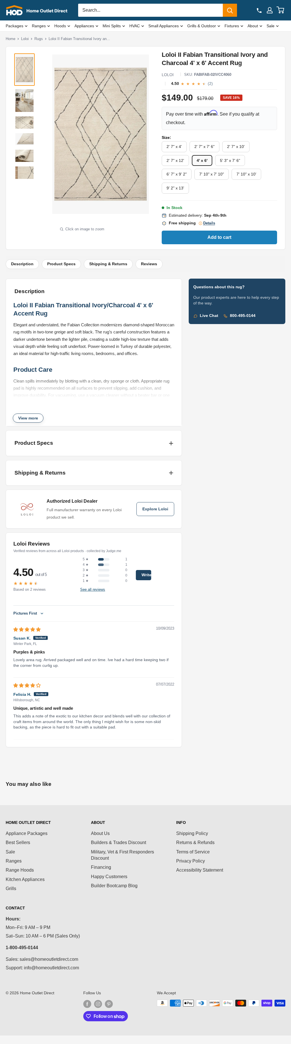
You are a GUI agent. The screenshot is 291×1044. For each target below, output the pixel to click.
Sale (271, 26)
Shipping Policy (192, 833)
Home (10, 39)
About (253, 26)
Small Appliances (163, 26)
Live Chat (209, 316)
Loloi (25, 39)
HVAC (134, 26)
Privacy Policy (190, 861)
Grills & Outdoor (201, 26)
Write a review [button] (146, 575)
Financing (101, 867)
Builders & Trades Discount (118, 842)
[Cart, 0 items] (280, 10)
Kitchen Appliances (25, 879)
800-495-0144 (242, 316)
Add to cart (219, 237)
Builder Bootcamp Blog (114, 885)
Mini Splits (112, 26)
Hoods (60, 26)
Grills (11, 888)
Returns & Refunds (195, 842)
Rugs (38, 39)
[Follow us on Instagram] (98, 1004)
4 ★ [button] (86, 565)
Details (209, 223)
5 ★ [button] (86, 559)
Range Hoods (20, 870)
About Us (100, 833)
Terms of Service (193, 851)
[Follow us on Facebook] (87, 1004)
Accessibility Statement (199, 870)
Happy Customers (109, 876)
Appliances (84, 26)
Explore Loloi (155, 509)
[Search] (230, 10)
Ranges (39, 26)
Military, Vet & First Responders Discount (122, 855)
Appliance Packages (26, 833)
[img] (27, 629)
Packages (14, 26)
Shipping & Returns (108, 264)
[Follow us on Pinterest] (109, 1004)
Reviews (149, 264)
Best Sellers (18, 842)
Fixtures (232, 26)
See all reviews (92, 589)
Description (22, 264)
